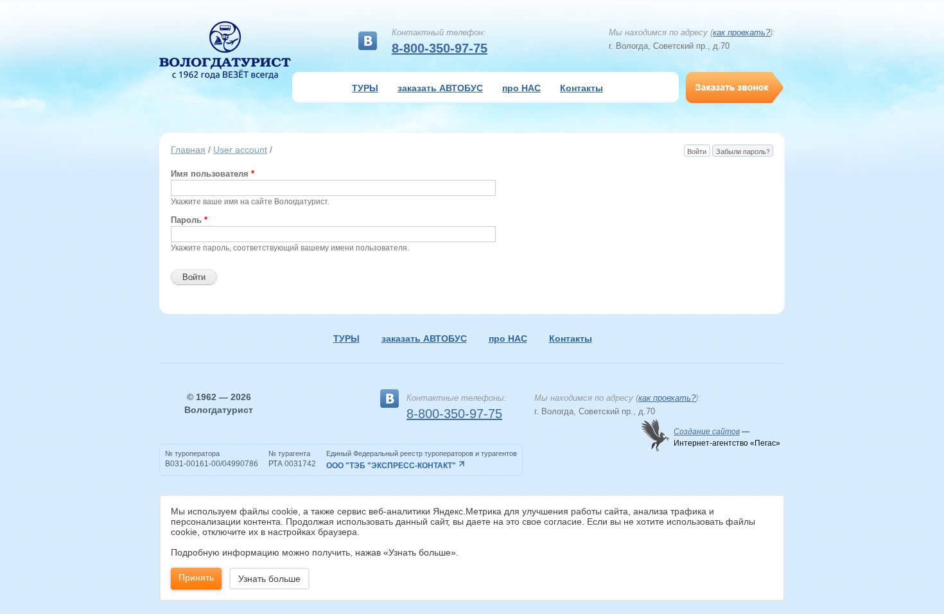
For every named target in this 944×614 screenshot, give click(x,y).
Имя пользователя (212, 174)
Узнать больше (269, 579)
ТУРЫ (365, 88)
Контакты (581, 88)
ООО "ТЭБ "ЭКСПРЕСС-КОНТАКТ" (391, 465)
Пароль (189, 220)
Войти (698, 151)
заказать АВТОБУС (440, 88)
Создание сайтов (707, 431)
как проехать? (741, 32)
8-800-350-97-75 (439, 48)
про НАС (521, 88)
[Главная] (225, 50)
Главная (188, 150)
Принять (196, 577)
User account (240, 150)
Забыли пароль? (743, 151)
